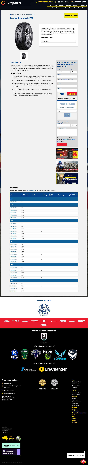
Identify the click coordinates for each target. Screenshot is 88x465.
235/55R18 (14, 252)
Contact (75, 5)
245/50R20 (14, 283)
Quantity (73, 70)
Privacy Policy (65, 139)
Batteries (74, 398)
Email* (58, 84)
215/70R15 (14, 202)
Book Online (83, 5)
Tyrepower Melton (45, 2)
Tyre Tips (74, 389)
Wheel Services (75, 405)
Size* (58, 70)
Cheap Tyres (4, 432)
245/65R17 (14, 233)
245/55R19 (14, 275)
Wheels (55, 5)
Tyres (49, 5)
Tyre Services (75, 403)
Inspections (74, 400)
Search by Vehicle (76, 382)
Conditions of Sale (18, 462)
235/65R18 (14, 257)
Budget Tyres (5, 430)
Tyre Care (74, 387)
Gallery (75, 7)
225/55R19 (14, 267)
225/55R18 (14, 244)
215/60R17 (14, 223)
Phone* (65, 79)
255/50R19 (14, 277)
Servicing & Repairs (76, 402)
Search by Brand (76, 385)
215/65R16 (14, 208)
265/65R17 (14, 236)
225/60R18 (14, 247)
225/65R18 (14, 249)
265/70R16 (14, 218)
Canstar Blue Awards (6, 429)
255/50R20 (14, 286)
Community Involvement (58, 7)
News (70, 7)
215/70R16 (14, 210)
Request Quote (62, 144)
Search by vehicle (31, 190)
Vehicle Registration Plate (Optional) (63, 122)
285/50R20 (14, 291)
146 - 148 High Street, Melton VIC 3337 (12, 386)
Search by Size (75, 383)
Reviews (84, 7)
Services (61, 5)
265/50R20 (14, 288)
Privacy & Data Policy (10, 462)
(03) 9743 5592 (63, 2)
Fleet (66, 7)
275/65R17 (14, 238)
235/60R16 (14, 215)
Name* (59, 74)
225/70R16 (14, 213)
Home (12, 14)
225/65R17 (14, 228)
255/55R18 (14, 259)
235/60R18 (14, 254)
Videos (79, 7)
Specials (68, 5)
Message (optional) (61, 128)
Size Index (4, 427)
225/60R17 (14, 226)
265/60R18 (14, 262)
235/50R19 (14, 270)
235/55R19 (14, 272)
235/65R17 (14, 231)
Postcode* (59, 88)
